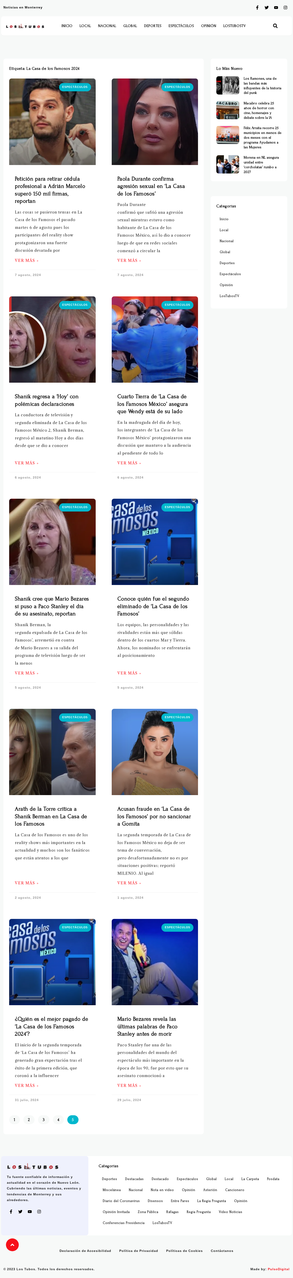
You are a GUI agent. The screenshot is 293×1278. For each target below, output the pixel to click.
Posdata (273, 1179)
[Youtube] (276, 7)
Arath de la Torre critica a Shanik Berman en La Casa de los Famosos (51, 816)
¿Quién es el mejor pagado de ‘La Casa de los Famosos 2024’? (51, 1026)
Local (85, 26)
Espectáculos (181, 26)
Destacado (160, 1179)
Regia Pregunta (199, 1212)
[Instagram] (285, 7)
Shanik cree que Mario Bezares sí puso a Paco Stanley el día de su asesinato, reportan (52, 606)
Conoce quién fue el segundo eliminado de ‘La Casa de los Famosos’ (153, 606)
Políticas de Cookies (184, 1251)
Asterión (210, 1190)
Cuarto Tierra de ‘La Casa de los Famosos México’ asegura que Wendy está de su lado (152, 403)
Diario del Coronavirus (121, 1201)
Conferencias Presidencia (124, 1223)
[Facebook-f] (257, 7)
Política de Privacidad (138, 1251)
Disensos (155, 1201)
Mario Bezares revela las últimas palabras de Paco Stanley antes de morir (147, 1026)
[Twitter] (267, 7)
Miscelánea (112, 1190)
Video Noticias (230, 1212)
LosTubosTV (234, 26)
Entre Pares (180, 1201)
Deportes (153, 26)
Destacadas (134, 1179)
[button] (275, 26)
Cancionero (234, 1190)
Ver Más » (27, 260)
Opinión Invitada (116, 1212)
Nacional (107, 26)
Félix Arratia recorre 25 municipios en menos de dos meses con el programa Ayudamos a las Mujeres (263, 137)
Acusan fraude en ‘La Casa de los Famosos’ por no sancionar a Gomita (154, 816)
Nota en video (162, 1190)
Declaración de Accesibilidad (85, 1251)
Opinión (208, 26)
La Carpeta (250, 1179)
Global (130, 26)
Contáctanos (222, 1251)
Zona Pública (148, 1212)
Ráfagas (172, 1212)
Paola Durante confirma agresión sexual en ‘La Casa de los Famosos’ (151, 186)
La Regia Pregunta (211, 1201)
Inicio (67, 26)
